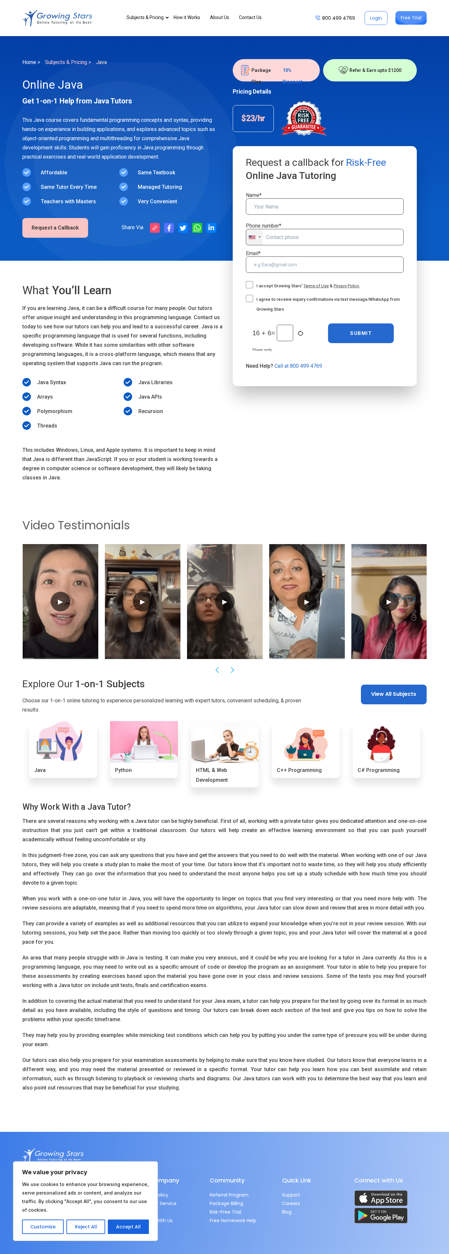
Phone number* (263, 226)
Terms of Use (316, 285)
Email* (253, 253)
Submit (361, 333)
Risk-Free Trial (225, 1212)
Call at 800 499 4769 (298, 366)
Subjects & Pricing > (68, 62)
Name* (254, 195)
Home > (31, 62)
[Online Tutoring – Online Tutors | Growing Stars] (57, 18)
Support (291, 1195)
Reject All (86, 1226)
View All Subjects (393, 694)
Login (376, 18)
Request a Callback (55, 228)
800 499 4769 (338, 18)
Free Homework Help (233, 1220)
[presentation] (216, 670)
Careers (291, 1203)
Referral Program (229, 1195)
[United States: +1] (254, 237)
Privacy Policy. (347, 285)
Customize (43, 1226)
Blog (287, 1212)
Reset (301, 333)
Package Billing (226, 1203)
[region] (85, 1201)
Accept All (128, 1226)
